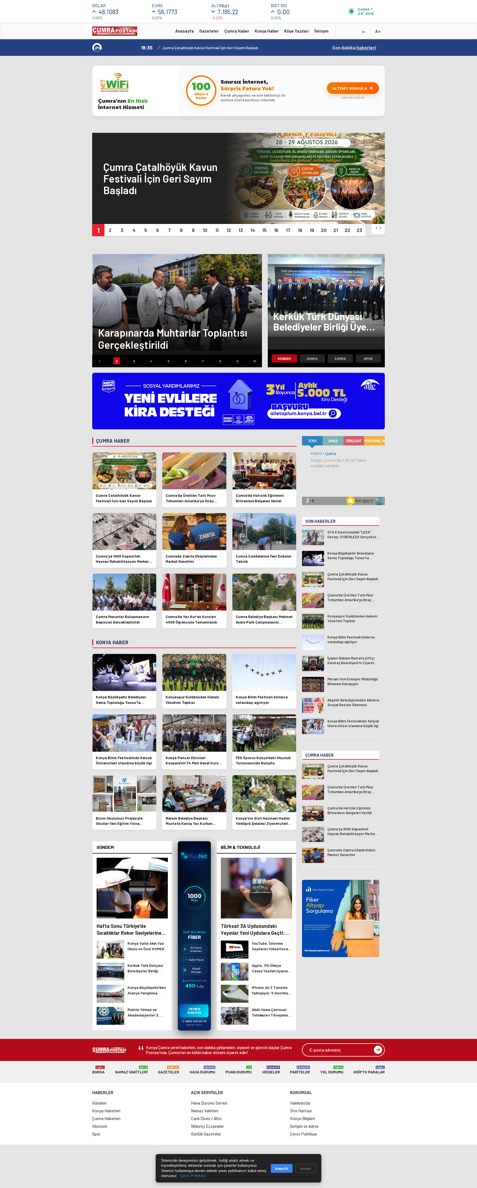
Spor (368, 358)
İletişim (321, 30)
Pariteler (300, 1070)
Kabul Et (281, 1168)
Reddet (305, 1168)
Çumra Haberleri (106, 1118)
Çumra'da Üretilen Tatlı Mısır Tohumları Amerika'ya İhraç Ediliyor (216, 47)
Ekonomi (99, 1126)
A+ (378, 31)
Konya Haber (267, 30)
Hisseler (271, 1070)
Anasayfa (184, 30)
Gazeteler (209, 30)
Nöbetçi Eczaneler (207, 1126)
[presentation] (376, 228)
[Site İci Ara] (344, 33)
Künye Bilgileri (302, 1118)
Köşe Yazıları (296, 30)
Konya (312, 358)
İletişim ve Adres (304, 1126)
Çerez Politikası (303, 1133)
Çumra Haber (236, 30)
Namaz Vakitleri (131, 1070)
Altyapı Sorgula (349, 88)
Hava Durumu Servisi (209, 1102)
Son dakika (354, 47)
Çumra (340, 358)
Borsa (98, 1070)
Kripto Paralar (369, 1070)
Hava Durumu (202, 1070)
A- (364, 31)
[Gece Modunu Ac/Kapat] (353, 33)
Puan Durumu (239, 1070)
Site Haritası (301, 1110)
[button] (98, 230)
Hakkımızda (300, 1102)
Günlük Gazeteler (206, 1133)
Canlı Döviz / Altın (206, 1118)
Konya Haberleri (106, 1110)
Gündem (284, 358)
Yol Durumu (331, 1070)
